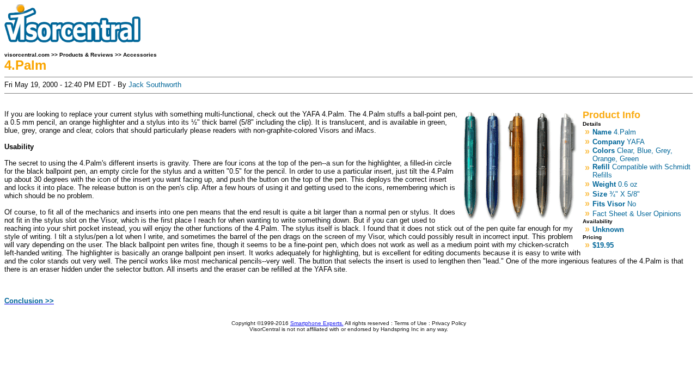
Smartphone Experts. (317, 323)
